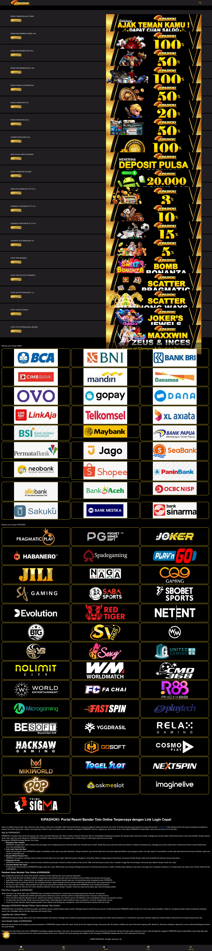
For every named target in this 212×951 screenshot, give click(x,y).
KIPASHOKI (162, 827)
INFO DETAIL (16, 20)
